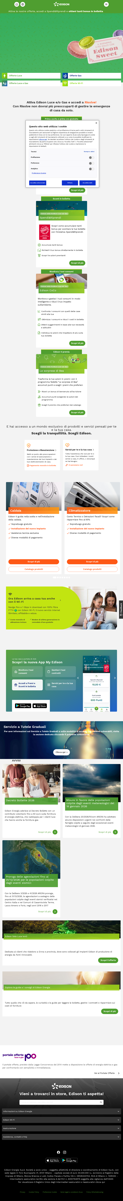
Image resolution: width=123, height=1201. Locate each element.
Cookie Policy (34, 1192)
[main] (61, 600)
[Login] (22, 4)
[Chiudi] (96, 123)
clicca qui (100, 1182)
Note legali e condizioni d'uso (71, 1192)
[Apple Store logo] (53, 1160)
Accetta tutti (87, 183)
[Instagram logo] (64, 1152)
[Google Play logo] (69, 1160)
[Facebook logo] (58, 1152)
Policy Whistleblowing (94, 1192)
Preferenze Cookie (50, 1192)
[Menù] (106, 4)
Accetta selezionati (37, 183)
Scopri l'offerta (108, 960)
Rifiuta (70, 183)
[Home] (16, 4)
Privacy (22, 1192)
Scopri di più (110, 1011)
